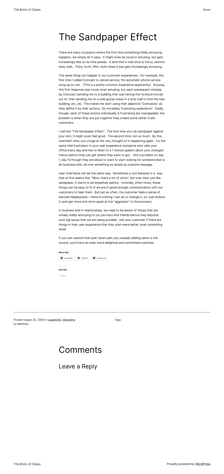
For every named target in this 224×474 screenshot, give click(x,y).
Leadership (54, 319)
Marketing (69, 319)
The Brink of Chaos (27, 9)
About (206, 9)
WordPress (202, 464)
